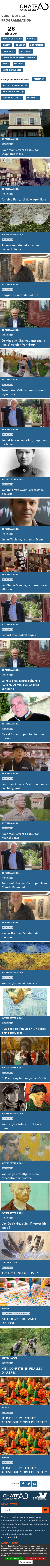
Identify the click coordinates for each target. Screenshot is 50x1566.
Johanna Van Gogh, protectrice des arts (23, 492)
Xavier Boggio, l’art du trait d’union (20, 935)
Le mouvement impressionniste (19, 57)
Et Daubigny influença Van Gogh (24, 1078)
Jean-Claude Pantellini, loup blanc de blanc (25, 442)
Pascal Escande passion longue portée (23, 736)
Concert (20, 45)
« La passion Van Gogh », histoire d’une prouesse (24, 1031)
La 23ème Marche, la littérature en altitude (25, 587)
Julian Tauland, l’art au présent (22, 540)
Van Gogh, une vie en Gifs (19, 983)
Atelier (37, 79)
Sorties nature (10, 98)
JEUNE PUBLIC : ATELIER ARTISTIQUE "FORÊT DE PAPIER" (24, 1420)
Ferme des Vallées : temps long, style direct (23, 392)
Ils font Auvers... (12, 91)
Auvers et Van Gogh (13, 85)
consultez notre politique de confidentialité (16, 1535)
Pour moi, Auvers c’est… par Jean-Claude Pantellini (25, 885)
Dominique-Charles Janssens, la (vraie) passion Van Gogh (23, 343)
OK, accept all (15, 1558)
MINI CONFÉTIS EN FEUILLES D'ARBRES (22, 1371)
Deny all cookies (36, 1558)
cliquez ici (5, 1555)
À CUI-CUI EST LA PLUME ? (20, 1273)
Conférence (36, 45)
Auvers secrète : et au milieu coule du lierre (21, 247)
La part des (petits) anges (19, 635)
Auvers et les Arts (12, 39)
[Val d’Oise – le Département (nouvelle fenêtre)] (40, 1497)
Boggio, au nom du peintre (20, 295)
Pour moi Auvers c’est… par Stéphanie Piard (20, 152)
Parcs (6, 64)
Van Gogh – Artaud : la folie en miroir (22, 1126)
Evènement (9, 51)
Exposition (25, 51)
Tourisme (19, 64)
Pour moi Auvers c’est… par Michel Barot (20, 836)
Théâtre (31, 98)
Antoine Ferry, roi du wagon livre (24, 200)
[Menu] (4, 7)
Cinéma (6, 45)
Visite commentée (12, 70)
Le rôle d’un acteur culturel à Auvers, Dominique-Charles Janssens (21, 685)
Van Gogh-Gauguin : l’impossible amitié (24, 1226)
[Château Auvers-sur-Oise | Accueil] (34, 7)
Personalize (25, 1562)
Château (31, 39)
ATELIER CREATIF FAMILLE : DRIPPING (21, 1321)
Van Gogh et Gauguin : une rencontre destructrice (20, 1176)
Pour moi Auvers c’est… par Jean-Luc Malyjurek (24, 786)
